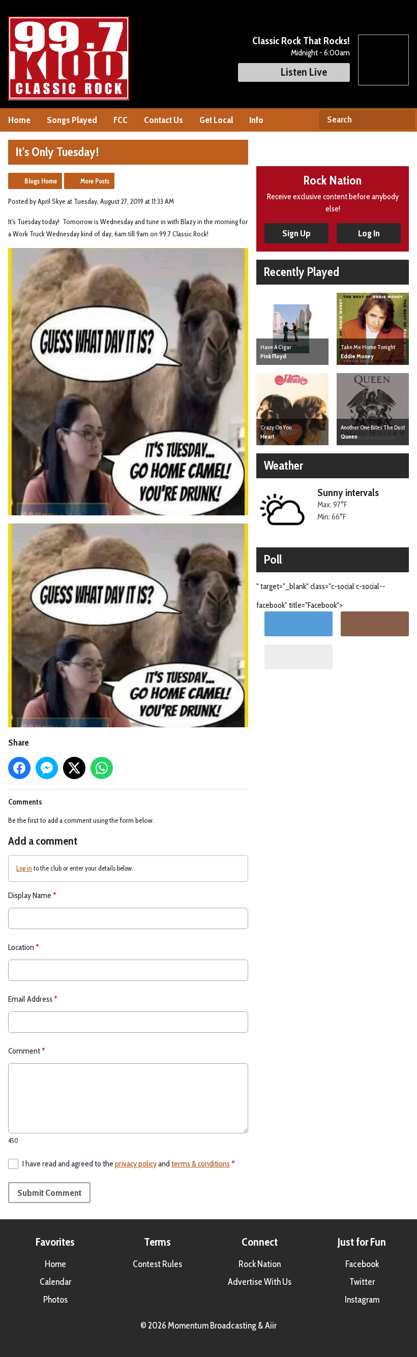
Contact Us (163, 120)
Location (23, 947)
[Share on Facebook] (19, 768)
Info (256, 120)
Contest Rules (157, 1264)
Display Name (32, 895)
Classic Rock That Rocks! (301, 41)
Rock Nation (260, 1264)
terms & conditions (200, 1163)
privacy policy (136, 1163)
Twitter (362, 1281)
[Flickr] (298, 656)
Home (19, 120)
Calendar (55, 1281)
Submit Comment (49, 1192)
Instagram (362, 1299)
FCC (120, 120)
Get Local (216, 120)
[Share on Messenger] (47, 768)
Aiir (271, 1325)
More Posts (94, 181)
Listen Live (304, 72)
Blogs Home (40, 181)
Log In (369, 233)
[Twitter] (298, 623)
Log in (24, 868)
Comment (26, 1051)
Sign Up (296, 233)
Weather (283, 465)
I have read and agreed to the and (128, 1163)
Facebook (362, 1264)
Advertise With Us (259, 1281)
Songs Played (72, 120)
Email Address (32, 999)
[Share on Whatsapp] (102, 768)
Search (403, 120)
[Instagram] (375, 623)
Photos (55, 1299)
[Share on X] (74, 768)
